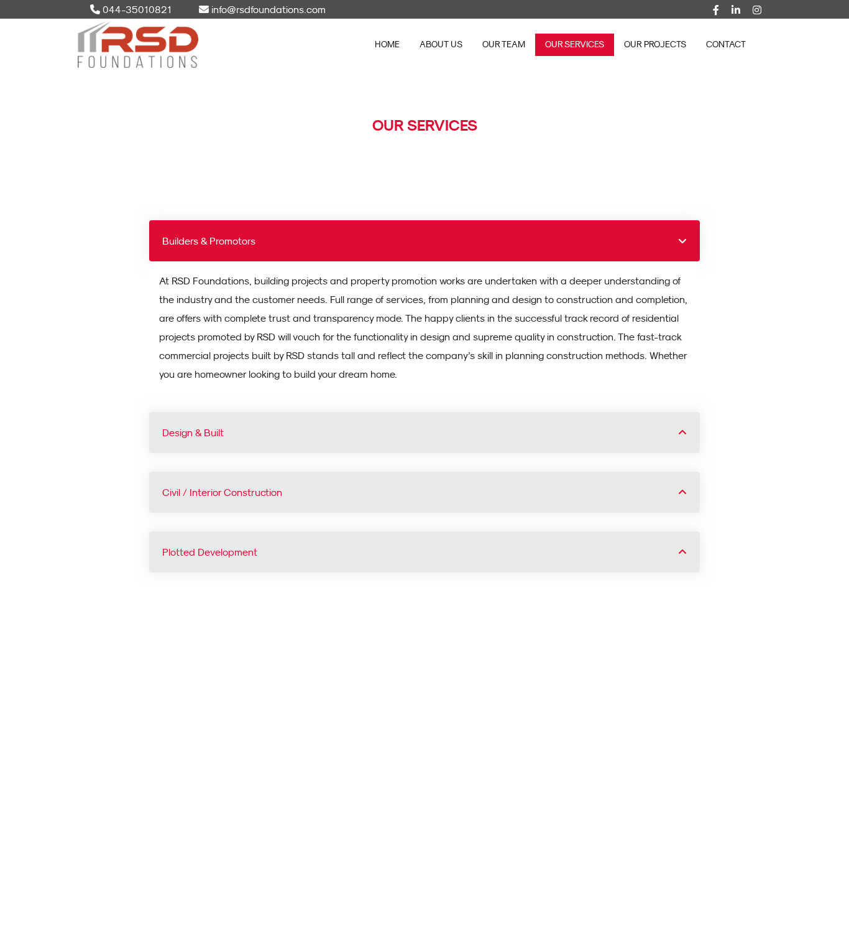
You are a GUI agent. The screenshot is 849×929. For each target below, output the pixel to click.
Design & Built (193, 432)
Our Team (503, 44)
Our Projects (655, 44)
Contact (726, 44)
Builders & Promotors (208, 240)
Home (387, 44)
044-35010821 (136, 9)
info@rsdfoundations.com (267, 9)
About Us (441, 44)
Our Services (574, 44)
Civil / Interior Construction (222, 492)
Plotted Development (209, 552)
